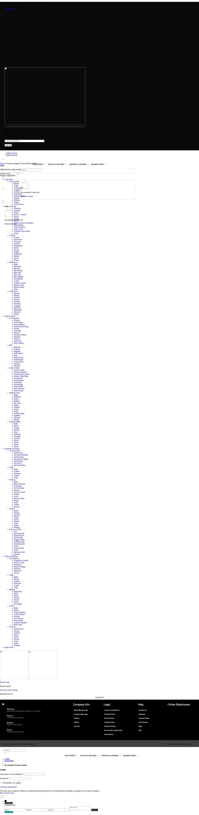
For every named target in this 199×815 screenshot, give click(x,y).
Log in (18, 783)
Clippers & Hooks (21, 560)
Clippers (17, 190)
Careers (77, 726)
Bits (10, 345)
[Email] (59, 810)
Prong (16, 250)
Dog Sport (9, 179)
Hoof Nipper (19, 380)
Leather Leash (20, 283)
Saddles (17, 416)
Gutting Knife (19, 542)
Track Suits (18, 229)
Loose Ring (18, 362)
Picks (16, 546)
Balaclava (18, 592)
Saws (16, 550)
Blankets (17, 397)
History (76, 718)
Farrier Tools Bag (21, 376)
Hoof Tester (18, 387)
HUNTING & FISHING (77, 164)
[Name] (15, 810)
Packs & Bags (19, 567)
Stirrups (17, 418)
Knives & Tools (15, 529)
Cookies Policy (110, 726)
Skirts (16, 221)
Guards (17, 302)
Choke (16, 237)
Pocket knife (19, 548)
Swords (17, 554)
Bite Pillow (18, 271)
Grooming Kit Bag (21, 326)
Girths (16, 405)
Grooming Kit (19, 196)
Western (17, 366)
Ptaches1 (18, 571)
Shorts (16, 219)
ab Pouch (18, 463)
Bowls (16, 184)
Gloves (17, 300)
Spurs (16, 445)
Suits (16, 523)
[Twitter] (184, 716)
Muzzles (17, 308)
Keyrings (17, 331)
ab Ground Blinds (21, 455)
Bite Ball (17, 266)
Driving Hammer (20, 372)
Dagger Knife (19, 540)
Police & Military (11, 556)
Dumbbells (18, 279)
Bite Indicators (19, 484)
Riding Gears (14, 393)
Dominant (18, 240)
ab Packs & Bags (21, 459)
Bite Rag (17, 273)
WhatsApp (9, 812)
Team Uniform (19, 227)
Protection (13, 291)
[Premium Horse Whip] (28, 678)
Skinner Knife (19, 552)
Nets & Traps (19, 498)
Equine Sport (10, 316)
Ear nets (17, 403)
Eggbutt (17, 351)
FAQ (140, 730)
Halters (17, 407)
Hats (16, 432)
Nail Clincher (19, 389)
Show (16, 258)
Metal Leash (19, 285)
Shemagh (18, 604)
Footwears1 (18, 629)
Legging (17, 306)
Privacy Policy (109, 714)
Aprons (17, 293)
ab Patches (18, 461)
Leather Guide (144, 718)
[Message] (80, 810)
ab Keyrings (19, 457)
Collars (12, 235)
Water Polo (9, 647)
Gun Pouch (18, 618)
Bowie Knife (19, 536)
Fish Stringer (19, 488)
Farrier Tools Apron (21, 374)
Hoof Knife (18, 378)
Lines (16, 496)
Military (12, 589)
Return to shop (27, 196)
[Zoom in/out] (3, 795)
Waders (17, 527)
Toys (16, 289)
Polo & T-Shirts (20, 215)
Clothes (17, 298)
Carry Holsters (20, 612)
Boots (16, 399)
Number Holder (20, 335)
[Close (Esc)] (1, 795)
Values (76, 722)
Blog (140, 726)
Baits (16, 482)
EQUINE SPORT (97, 164)
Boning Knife (19, 534)
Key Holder (18, 621)
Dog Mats (18, 194)
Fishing (12, 480)
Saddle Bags (19, 413)
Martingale (18, 246)
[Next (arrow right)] (3, 797)
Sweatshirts (18, 225)
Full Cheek (18, 353)
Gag (15, 355)
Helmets (17, 434)
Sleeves (17, 312)
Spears (17, 507)
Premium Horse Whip (9, 690)
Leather (17, 244)
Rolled (16, 256)
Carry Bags (18, 188)
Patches (17, 337)
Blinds (16, 295)
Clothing (12, 206)
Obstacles (18, 310)
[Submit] (22, 172)
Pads (16, 411)
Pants (16, 213)
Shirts (16, 217)
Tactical (12, 627)
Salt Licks (18, 341)
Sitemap (142, 714)
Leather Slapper (20, 623)
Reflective (18, 254)
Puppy (16, 252)
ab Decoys (18, 453)
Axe (15, 531)
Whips (16, 314)
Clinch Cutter (19, 370)
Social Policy (109, 718)
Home (2, 163)
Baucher (17, 347)
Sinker (16, 505)
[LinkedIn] (184, 720)
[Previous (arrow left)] (1, 797)
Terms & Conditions (112, 710)
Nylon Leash (19, 287)
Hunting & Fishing (12, 449)
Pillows (17, 200)
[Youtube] (184, 723)
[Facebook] (184, 712)
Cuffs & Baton (19, 614)
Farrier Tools (14, 368)
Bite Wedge (18, 277)
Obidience (13, 262)
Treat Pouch (19, 204)
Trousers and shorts (22, 231)
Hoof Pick (18, 382)
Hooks (16, 198)
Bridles (17, 401)
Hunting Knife (19, 544)
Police (11, 606)
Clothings (18, 486)
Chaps (16, 428)
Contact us (143, 710)
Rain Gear (18, 625)
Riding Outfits (14, 422)
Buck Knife (18, 538)
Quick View (4, 682)
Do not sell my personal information (113, 732)
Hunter (12, 509)
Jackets (17, 211)
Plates (16, 202)
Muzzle (17, 333)
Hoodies (17, 208)
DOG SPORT (38, 164)
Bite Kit (17, 269)
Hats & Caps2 (19, 492)
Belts (16, 424)
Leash (16, 281)
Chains (17, 320)
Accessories (14, 182)
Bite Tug (17, 275)
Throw (16, 260)
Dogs (11, 467)
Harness (17, 304)
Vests (16, 233)
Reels (16, 500)
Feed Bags (18, 322)
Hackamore (18, 358)
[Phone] (37, 810)
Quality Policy (109, 722)
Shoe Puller (18, 391)
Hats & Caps (19, 563)
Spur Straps (18, 343)
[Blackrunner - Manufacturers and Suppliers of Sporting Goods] (9, 154)
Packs (16, 600)
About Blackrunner (81, 710)
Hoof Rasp (18, 384)
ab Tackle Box (19, 465)
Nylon (16, 248)
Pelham (17, 364)
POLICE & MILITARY (56, 164)
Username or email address (12, 774)
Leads (16, 409)
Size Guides (143, 722)
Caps (16, 186)
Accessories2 (14, 451)
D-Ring (17, 349)
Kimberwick (18, 360)
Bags (16, 395)
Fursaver (17, 242)
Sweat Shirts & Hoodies (23, 223)
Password (4, 778)
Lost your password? (8, 787)
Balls (16, 264)
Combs (17, 192)
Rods (16, 502)
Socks (16, 573)
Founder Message (81, 714)
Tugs (16, 478)
